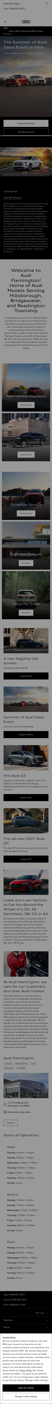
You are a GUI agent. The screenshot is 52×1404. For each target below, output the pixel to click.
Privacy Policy (26, 1370)
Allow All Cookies (26, 1388)
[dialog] (26, 1368)
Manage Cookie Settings (26, 1396)
